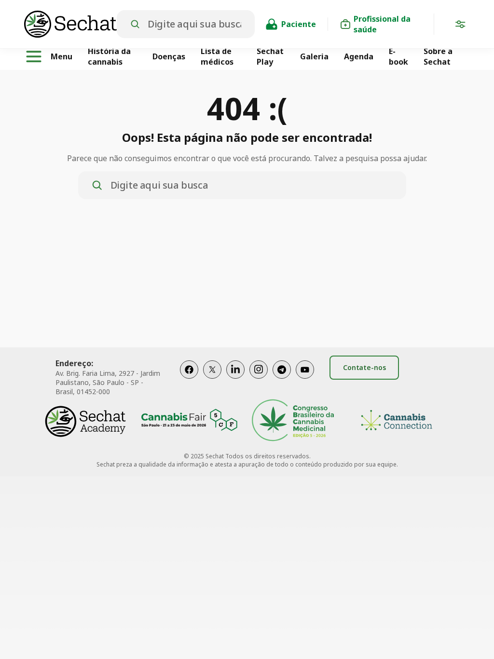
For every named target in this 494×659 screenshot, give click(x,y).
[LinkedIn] (235, 379)
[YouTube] (305, 379)
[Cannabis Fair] (189, 421)
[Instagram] (258, 379)
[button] (460, 26)
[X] (212, 379)
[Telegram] (282, 379)
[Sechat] (70, 24)
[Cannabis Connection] (396, 421)
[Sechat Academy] (85, 421)
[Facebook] (189, 379)
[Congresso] (293, 421)
